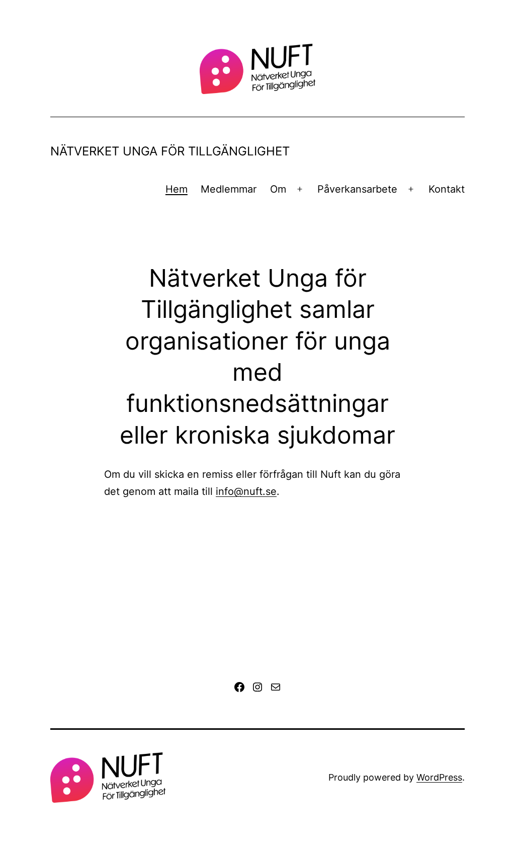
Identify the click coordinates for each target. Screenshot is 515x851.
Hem (176, 189)
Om (278, 189)
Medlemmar (228, 189)
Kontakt (446, 189)
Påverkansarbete (357, 189)
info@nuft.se (246, 491)
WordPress (439, 777)
